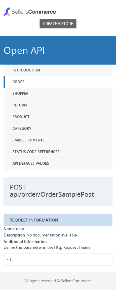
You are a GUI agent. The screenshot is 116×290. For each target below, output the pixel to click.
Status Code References (35, 151)
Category (21, 128)
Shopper (20, 93)
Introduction (26, 70)
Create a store (58, 23)
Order (18, 81)
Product (20, 116)
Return (19, 105)
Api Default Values (30, 163)
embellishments (28, 140)
